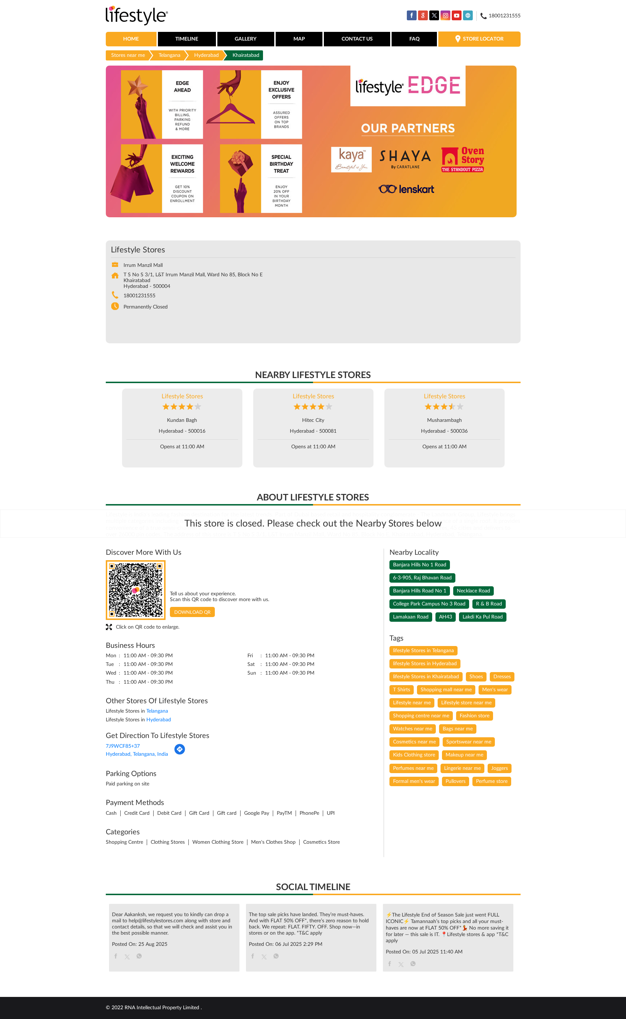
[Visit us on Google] (423, 15)
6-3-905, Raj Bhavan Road (422, 577)
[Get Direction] (179, 753)
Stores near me (128, 55)
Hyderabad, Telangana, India (137, 754)
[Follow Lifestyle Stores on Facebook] (412, 15)
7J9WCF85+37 (123, 746)
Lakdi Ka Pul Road (483, 617)
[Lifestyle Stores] (137, 16)
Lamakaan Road (411, 617)
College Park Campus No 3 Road (429, 604)
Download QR (192, 612)
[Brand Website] (468, 15)
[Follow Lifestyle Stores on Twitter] (434, 15)
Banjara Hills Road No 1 (419, 591)
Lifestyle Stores (182, 396)
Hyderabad (206, 55)
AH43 (445, 617)
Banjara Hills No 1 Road (419, 564)
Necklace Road (473, 591)
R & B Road (489, 604)
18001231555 (139, 295)
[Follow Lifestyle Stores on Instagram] (445, 15)
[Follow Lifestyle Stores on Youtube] (457, 15)
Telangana (169, 55)
